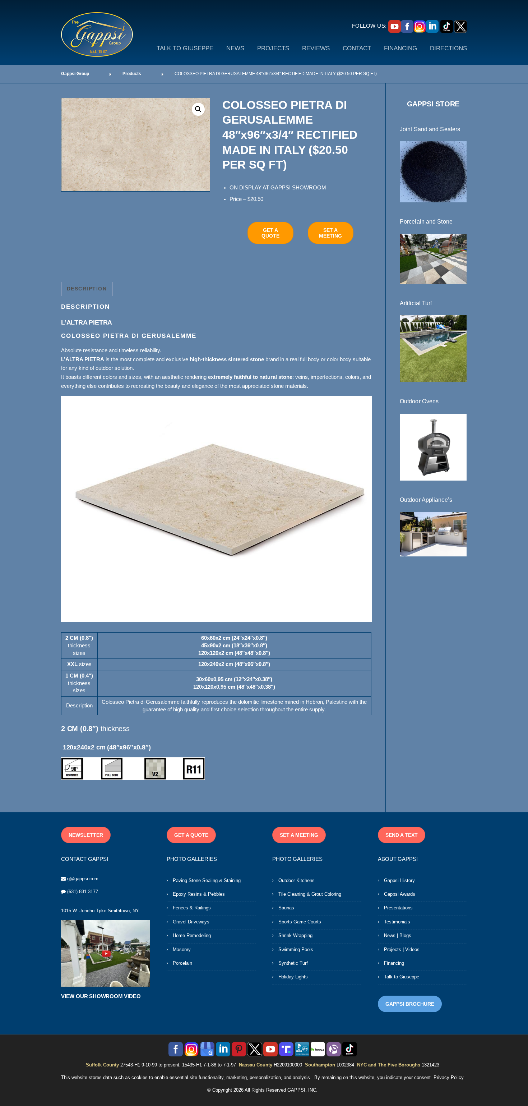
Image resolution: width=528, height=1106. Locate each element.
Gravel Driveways (191, 921)
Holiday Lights (293, 976)
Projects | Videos (402, 949)
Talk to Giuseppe (401, 976)
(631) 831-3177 (82, 891)
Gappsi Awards (399, 894)
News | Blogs (397, 935)
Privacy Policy (449, 1077)
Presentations (398, 907)
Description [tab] (87, 289)
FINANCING (400, 48)
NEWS (235, 48)
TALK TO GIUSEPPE (185, 48)
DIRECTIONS (448, 48)
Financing (394, 963)
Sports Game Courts (299, 921)
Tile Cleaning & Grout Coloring (309, 894)
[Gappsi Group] (97, 34)
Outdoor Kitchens (296, 880)
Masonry (182, 949)
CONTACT (357, 48)
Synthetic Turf (293, 963)
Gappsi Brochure (409, 1004)
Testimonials (397, 921)
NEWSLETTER (86, 835)
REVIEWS (316, 48)
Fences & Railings (192, 907)
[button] (198, 109)
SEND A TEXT (401, 835)
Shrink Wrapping (295, 935)
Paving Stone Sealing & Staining (207, 880)
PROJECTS (273, 48)
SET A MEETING (330, 233)
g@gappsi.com (82, 878)
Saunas (286, 907)
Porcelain (182, 963)
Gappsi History (399, 880)
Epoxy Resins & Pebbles (199, 894)
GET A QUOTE (270, 233)
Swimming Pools (295, 949)
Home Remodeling (192, 935)
